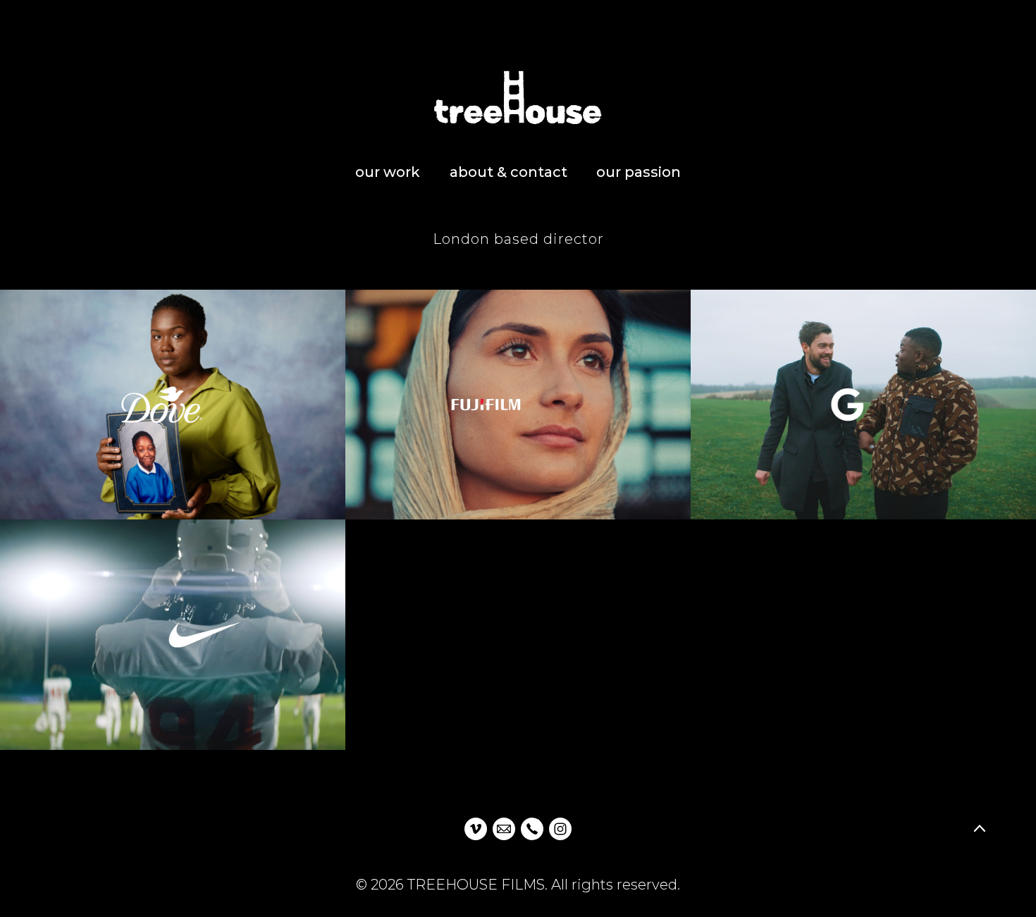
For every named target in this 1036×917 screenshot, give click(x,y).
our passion (638, 172)
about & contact (508, 172)
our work (387, 172)
